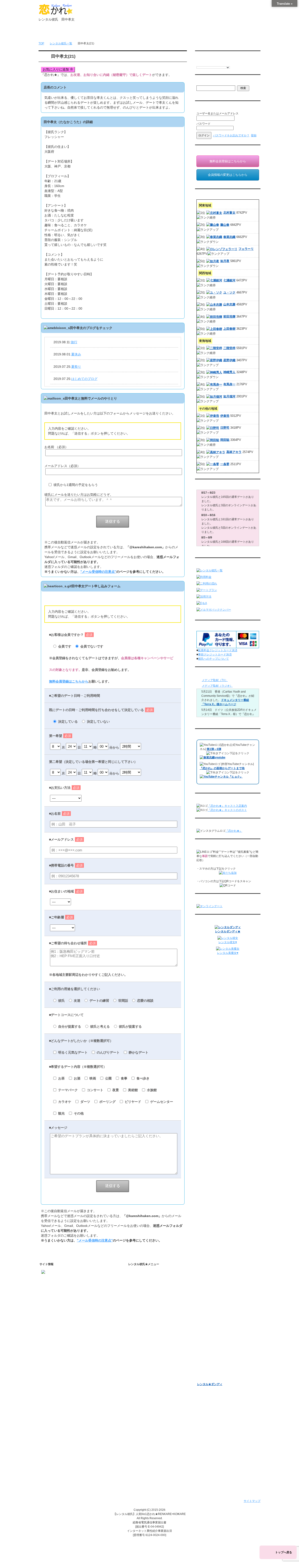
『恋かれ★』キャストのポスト (227, 810)
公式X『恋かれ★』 (151, 1388)
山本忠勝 (229, 304)
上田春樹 (229, 328)
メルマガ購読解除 (212, 1309)
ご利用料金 (142, 1332)
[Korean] (226, 63)
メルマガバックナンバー (212, 1295)
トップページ (54, 33)
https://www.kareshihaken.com (60, 1279)
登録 (253, 135)
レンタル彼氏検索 (146, 1313)
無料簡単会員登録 (85, 33)
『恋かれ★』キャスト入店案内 (227, 805)
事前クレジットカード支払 (151, 1463)
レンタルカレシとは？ (153, 1287)
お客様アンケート (208, 1347)
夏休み (76, 354)
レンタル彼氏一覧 (147, 33)
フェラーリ (246, 249)
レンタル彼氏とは (146, 1279)
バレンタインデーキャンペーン (216, 1353)
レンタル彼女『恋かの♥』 (213, 1372)
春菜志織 (229, 237)
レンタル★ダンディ (209, 1384)
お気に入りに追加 (56, 69)
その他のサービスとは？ (154, 1299)
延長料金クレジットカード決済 (217, 650)
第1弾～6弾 (214, 749)
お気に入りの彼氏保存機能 (155, 1363)
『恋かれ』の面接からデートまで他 (222, 768)
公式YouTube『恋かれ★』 (155, 1375)
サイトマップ (252, 1501)
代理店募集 (142, 1445)
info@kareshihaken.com (56, 1287)
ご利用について (116, 33)
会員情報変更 (209, 1287)
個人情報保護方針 (146, 1420)
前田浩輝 (229, 316)
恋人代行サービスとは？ (154, 1293)
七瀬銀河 (229, 280)
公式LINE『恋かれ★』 (153, 1394)
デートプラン (143, 1325)
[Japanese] (231, 63)
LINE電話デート (207, 1341)
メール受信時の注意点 (149, 1432)
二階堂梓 (229, 348)
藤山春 (224, 224)
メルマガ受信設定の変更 (216, 1303)
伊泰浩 (224, 416)
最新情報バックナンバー (212, 1317)
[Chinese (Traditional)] (222, 63)
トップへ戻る (283, 1552)
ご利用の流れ (143, 1319)
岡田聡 (224, 440)
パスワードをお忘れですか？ (231, 135)
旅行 (74, 342)
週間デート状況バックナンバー (216, 1323)
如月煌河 (229, 396)
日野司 (224, 427)
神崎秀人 (229, 372)
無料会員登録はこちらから (68, 681)
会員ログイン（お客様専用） (219, 1281)
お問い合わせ (208, 33)
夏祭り (76, 366)
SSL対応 (140, 1426)
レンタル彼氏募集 (178, 33)
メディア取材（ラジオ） (217, 685)
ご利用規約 (142, 1414)
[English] (198, 63)
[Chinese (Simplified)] (217, 63)
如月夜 (224, 261)
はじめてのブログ (84, 379)
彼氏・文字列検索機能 (153, 1357)
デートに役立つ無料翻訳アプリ (158, 1369)
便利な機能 (142, 1344)
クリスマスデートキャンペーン (216, 1366)
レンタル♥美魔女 (207, 1378)
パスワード (203, 123)
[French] (203, 63)
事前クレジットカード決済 (215, 654)
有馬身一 (229, 384)
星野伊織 (229, 360)
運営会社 (140, 1457)
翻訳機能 (144, 1351)
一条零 (224, 464)
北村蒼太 (229, 212)
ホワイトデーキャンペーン (214, 1360)
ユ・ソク (229, 292)
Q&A (137, 1338)
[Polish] (212, 63)
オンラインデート (208, 1335)
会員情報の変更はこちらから (227, 175)
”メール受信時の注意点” (98, 571)
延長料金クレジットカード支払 (154, 1469)
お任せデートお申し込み (212, 1329)
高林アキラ (234, 452)
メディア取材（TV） (215, 680)
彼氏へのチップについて (213, 658)
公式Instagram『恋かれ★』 (156, 1382)
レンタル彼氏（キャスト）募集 (154, 1438)
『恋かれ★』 (233, 830)
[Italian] (208, 63)
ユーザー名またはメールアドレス (217, 113)
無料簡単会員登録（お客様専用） (218, 1273)
